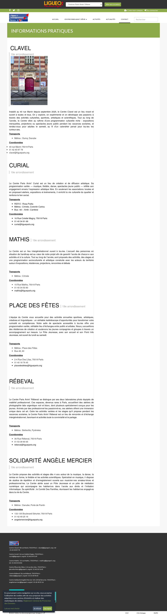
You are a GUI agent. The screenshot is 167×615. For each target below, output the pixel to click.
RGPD (156, 613)
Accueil (55, 19)
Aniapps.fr (39, 613)
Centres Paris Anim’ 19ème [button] (75, 19)
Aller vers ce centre (113, 4)
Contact (125, 19)
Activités (96, 19)
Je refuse (37, 608)
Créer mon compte (135, 10)
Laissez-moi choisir (12, 608)
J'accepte (47, 608)
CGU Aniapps (141, 613)
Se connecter (152, 10)
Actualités (110, 19)
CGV (127, 613)
